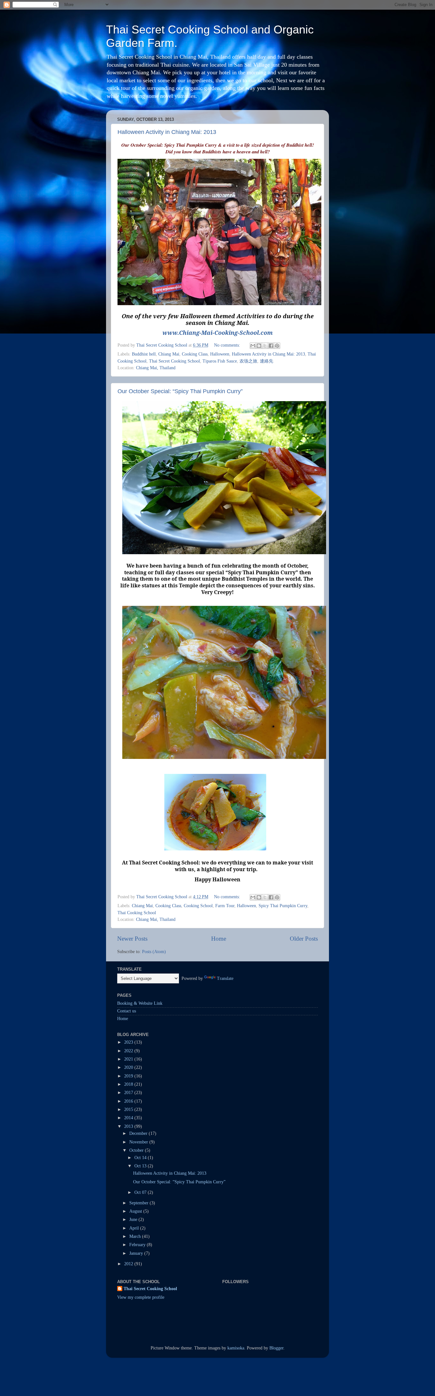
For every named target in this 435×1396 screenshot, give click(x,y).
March (135, 1236)
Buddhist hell (144, 354)
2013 (129, 1126)
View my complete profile (140, 1297)
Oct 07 (141, 1192)
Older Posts (304, 938)
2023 (129, 1042)
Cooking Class (195, 354)
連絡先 (266, 361)
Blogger (276, 1348)
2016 (129, 1101)
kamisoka (235, 1348)
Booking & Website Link (139, 1003)
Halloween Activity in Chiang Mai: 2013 (167, 132)
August (136, 1211)
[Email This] (253, 345)
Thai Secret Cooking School (174, 361)
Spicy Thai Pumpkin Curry (283, 905)
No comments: (227, 345)
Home (218, 938)
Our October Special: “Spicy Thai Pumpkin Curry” (180, 391)
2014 (129, 1117)
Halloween (219, 354)
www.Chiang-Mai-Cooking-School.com (217, 332)
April (134, 1228)
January (136, 1253)
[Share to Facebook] (271, 345)
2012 (129, 1263)
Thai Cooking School (137, 912)
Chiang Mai (168, 354)
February (138, 1244)
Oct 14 (141, 1157)
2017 (129, 1092)
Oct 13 (141, 1166)
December (139, 1133)
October (137, 1150)
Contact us (126, 1011)
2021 (129, 1059)
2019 (129, 1076)
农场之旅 (248, 361)
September (139, 1203)
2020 (129, 1067)
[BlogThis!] (259, 345)
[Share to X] (265, 345)
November (139, 1142)
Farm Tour (224, 905)
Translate (225, 978)
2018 (129, 1084)
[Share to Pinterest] (277, 345)
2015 (129, 1109)
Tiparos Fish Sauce (220, 361)
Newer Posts (132, 938)
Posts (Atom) (154, 951)
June (134, 1219)
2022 (129, 1050)
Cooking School (198, 905)
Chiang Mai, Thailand (155, 367)
